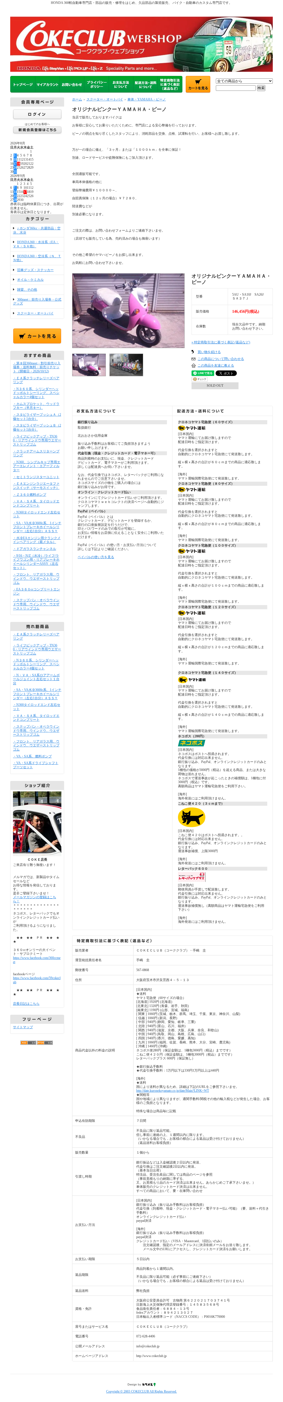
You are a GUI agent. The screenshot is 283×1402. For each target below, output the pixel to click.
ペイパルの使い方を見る (96, 557)
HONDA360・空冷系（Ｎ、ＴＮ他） (37, 258)
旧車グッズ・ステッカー (35, 270)
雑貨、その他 (27, 289)
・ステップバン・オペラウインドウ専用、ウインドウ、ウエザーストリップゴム (36, 604)
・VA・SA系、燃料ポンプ (32, 756)
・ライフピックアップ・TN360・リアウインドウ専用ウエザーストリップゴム (37, 440)
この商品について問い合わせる (221, 359)
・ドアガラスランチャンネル (34, 549)
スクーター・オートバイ (35, 313)
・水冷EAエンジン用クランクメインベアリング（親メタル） (37, 540)
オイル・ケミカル (30, 280)
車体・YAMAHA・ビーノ (146, 99)
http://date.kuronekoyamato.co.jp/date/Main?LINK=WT (172, 1091)
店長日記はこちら (26, 1004)
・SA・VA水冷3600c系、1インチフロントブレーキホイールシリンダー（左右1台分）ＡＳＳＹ (37, 527)
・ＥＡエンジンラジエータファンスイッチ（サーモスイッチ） (36, 486)
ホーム (77, 99)
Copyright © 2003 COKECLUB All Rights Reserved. (141, 1391)
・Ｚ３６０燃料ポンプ (29, 495)
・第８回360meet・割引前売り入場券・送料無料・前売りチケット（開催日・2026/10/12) (37, 367)
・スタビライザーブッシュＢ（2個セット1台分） (37, 427)
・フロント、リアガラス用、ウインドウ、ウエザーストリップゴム (36, 578)
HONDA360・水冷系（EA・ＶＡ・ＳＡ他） (36, 244)
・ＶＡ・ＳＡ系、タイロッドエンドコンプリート (36, 503)
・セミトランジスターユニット (36, 477)
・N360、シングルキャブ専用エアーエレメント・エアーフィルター (36, 466)
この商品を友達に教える (216, 365)
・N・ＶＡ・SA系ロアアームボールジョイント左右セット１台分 (36, 679)
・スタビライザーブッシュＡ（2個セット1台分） (37, 417)
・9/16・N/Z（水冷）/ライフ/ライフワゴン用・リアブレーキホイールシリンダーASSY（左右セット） (36, 562)
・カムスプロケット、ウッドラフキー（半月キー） (36, 406)
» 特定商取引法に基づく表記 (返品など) (221, 342)
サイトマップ (23, 1027)
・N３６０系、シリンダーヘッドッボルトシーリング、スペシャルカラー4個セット (36, 393)
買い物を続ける (209, 352)
